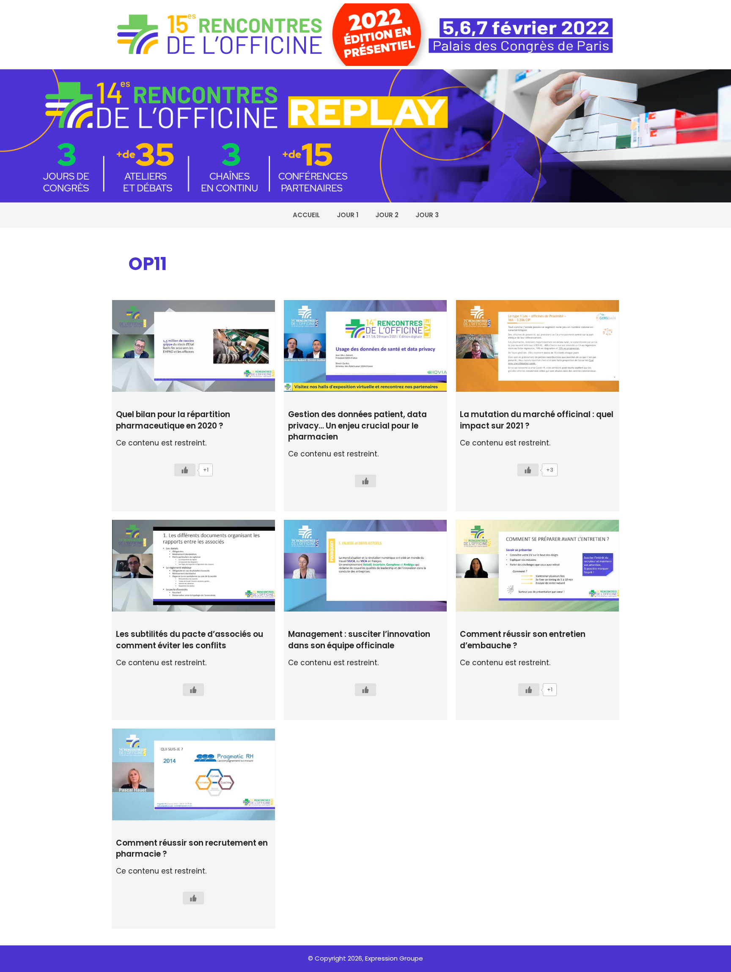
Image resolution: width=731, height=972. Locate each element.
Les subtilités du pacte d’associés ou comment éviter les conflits (189, 639)
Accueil (306, 214)
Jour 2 (386, 214)
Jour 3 (427, 214)
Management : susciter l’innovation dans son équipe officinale (359, 639)
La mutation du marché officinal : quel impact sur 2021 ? (536, 420)
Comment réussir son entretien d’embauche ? (522, 639)
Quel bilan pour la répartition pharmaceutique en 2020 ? (173, 420)
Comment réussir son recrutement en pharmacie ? (192, 848)
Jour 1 (347, 214)
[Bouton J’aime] (184, 470)
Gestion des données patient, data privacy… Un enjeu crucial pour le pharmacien (357, 425)
